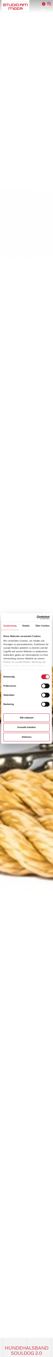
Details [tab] (26, 625)
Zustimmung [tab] (9, 625)
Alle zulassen (26, 717)
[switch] (45, 686)
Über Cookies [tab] (42, 625)
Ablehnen (27, 737)
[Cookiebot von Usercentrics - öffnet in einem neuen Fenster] (37, 617)
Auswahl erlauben (26, 727)
